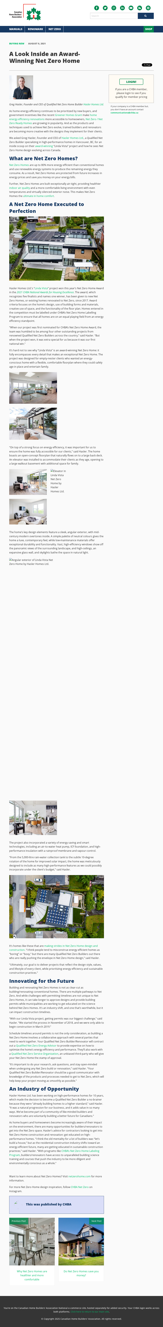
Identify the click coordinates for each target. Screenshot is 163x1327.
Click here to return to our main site (90, 1311)
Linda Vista (41, 288)
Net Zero (55, 29)
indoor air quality (19, 188)
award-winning (44, 146)
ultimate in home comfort (38, 196)
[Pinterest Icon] (148, 8)
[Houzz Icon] (139, 8)
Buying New (16, 43)
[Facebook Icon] (96, 8)
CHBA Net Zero (80, 1187)
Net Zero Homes (19, 165)
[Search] (146, 16)
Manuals (15, 29)
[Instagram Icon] (113, 8)
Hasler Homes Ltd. (93, 104)
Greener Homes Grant (68, 115)
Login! (131, 82)
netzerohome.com (79, 1176)
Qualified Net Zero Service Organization (34, 1053)
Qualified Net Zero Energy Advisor (36, 1045)
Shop (148, 29)
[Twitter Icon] (105, 8)
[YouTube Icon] (131, 8)
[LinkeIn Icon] (122, 8)
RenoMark (35, 29)
